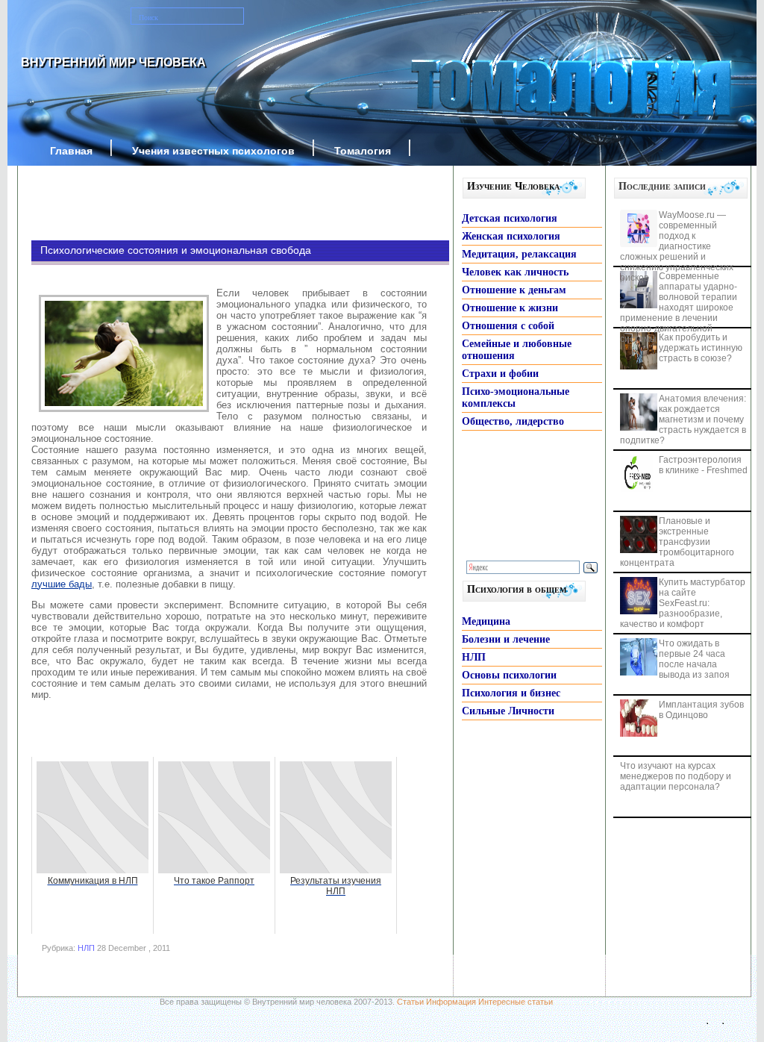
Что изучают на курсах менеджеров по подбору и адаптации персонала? (675, 776)
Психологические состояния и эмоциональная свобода (175, 250)
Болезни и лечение (506, 639)
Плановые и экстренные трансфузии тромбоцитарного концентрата (677, 542)
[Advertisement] (217, 203)
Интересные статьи (515, 1001)
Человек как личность (515, 272)
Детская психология (509, 218)
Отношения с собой (508, 325)
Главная (71, 151)
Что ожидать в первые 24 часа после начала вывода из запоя (694, 659)
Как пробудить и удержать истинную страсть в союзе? (700, 348)
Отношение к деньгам (514, 290)
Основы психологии (509, 675)
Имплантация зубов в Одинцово (701, 709)
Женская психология (511, 236)
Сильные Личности (508, 711)
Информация (451, 1001)
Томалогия (362, 151)
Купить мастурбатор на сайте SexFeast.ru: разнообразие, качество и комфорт (682, 603)
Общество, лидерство (513, 421)
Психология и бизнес (511, 693)
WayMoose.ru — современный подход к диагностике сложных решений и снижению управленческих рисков (676, 246)
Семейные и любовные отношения (517, 349)
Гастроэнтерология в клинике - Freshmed (703, 465)
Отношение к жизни (510, 307)
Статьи (410, 1001)
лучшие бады (61, 584)
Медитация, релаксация (519, 254)
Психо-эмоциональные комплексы (515, 397)
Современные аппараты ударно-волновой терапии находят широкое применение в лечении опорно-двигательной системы (678, 307)
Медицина (486, 621)
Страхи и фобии (500, 373)
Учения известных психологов (213, 151)
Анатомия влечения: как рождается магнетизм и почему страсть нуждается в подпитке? (683, 419)
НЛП (86, 947)
